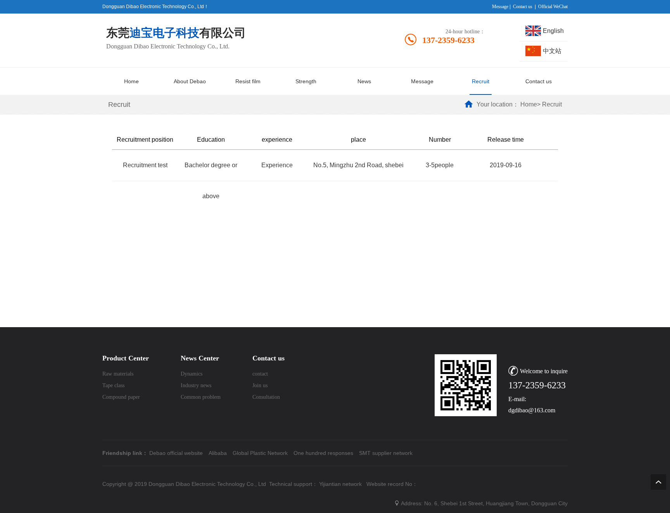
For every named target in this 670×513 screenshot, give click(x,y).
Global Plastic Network (260, 453)
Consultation (266, 397)
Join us (260, 385)
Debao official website (176, 453)
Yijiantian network (340, 484)
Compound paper (121, 397)
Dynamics (191, 374)
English (553, 30)
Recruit (552, 104)
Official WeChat (553, 6)
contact (260, 374)
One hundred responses (323, 453)
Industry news (196, 385)
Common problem (201, 397)
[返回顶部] (658, 482)
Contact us (522, 6)
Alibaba (218, 453)
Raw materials (117, 374)
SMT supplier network (386, 453)
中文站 (552, 51)
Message (500, 6)
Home (528, 104)
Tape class (113, 385)
